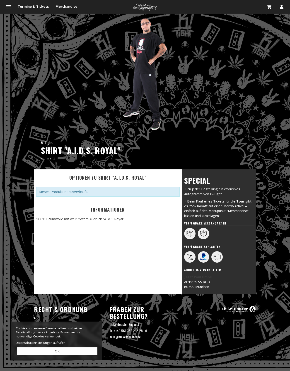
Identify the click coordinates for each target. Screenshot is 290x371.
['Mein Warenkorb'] (269, 6)
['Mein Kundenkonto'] (281, 6)
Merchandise (66, 6)
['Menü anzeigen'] (8, 6)
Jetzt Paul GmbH (198, 277)
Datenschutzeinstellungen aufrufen (40, 343)
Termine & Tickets (33, 6)
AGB (36, 317)
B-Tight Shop (145, 6)
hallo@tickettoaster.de (125, 336)
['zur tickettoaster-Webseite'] (239, 309)
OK (57, 351)
